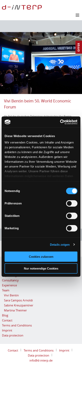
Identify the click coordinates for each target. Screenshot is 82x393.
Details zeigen (60, 244)
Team (5, 290)
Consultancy (10, 280)
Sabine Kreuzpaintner (18, 305)
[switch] (71, 203)
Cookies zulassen (41, 256)
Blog (5, 315)
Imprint (7, 330)
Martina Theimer (15, 310)
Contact (7, 320)
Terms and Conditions (17, 325)
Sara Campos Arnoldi (18, 300)
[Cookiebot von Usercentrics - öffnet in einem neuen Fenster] (60, 122)
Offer (78, 47)
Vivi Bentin (11, 295)
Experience (9, 285)
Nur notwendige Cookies (41, 268)
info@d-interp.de (41, 360)
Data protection (12, 335)
